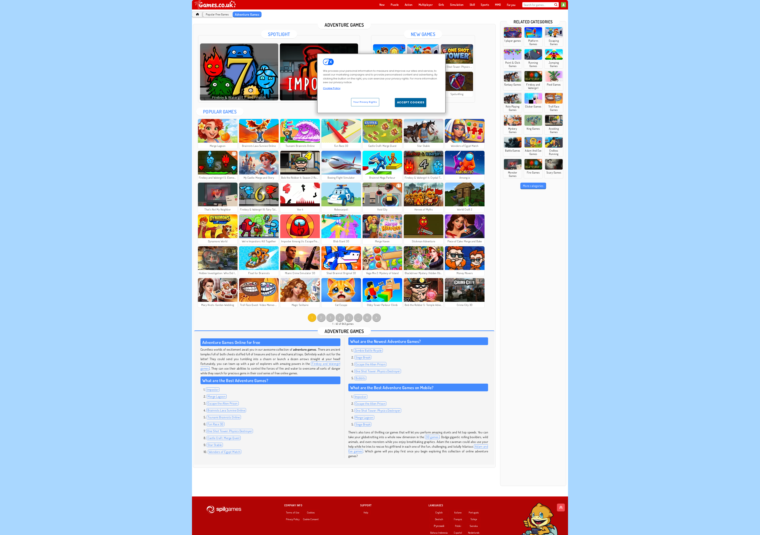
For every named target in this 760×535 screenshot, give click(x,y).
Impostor (212, 390)
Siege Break (362, 357)
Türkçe (473, 519)
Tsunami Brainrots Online (224, 417)
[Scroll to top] (561, 507)
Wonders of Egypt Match (224, 452)
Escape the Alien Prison (223, 403)
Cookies (311, 512)
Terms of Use (292, 512)
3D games (432, 437)
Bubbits (360, 378)
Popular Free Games (217, 14)
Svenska (474, 525)
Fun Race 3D (215, 424)
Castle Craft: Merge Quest (224, 438)
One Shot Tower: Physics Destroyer (229, 431)
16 (367, 317)
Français (458, 519)
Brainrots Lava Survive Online (226, 410)
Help (366, 512)
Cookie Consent (311, 519)
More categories (533, 186)
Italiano (458, 512)
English (439, 512)
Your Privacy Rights (365, 102)
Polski (458, 525)
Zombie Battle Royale (368, 350)
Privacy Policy (292, 519)
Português (474, 512)
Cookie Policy (331, 88)
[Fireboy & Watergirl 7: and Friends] (239, 72)
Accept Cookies (410, 102)
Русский (439, 525)
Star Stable (215, 445)
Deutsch (439, 519)
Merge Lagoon (217, 396)
